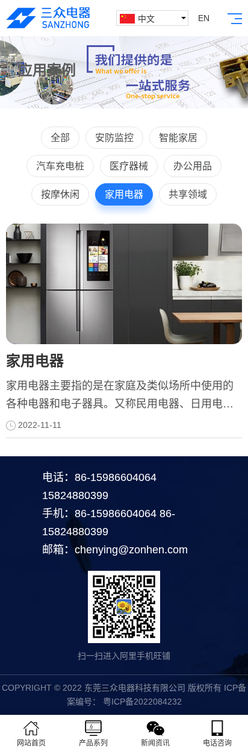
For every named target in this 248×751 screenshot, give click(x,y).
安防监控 (114, 138)
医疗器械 (129, 166)
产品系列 (93, 743)
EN (203, 18)
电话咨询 (217, 743)
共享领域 (188, 194)
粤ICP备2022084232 (141, 701)
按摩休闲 (60, 194)
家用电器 (124, 194)
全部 (60, 138)
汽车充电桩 (60, 166)
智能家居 (178, 138)
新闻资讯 (155, 743)
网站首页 (31, 743)
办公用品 (192, 166)
